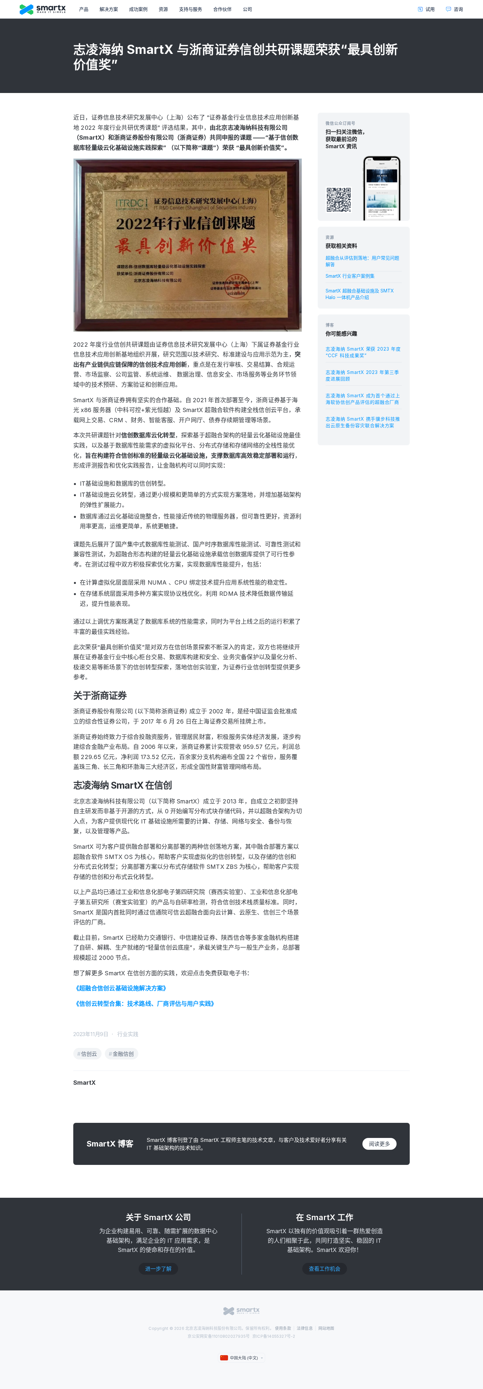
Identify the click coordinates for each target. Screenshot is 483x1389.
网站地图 (326, 1328)
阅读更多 (379, 1144)
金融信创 (123, 1054)
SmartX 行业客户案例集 (350, 276)
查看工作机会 (324, 1268)
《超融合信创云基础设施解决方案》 (121, 988)
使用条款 (283, 1328)
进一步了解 (158, 1268)
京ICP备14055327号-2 (273, 1336)
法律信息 (305, 1328)
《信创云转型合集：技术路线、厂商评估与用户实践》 (145, 1003)
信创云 (89, 1054)
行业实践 (127, 1034)
